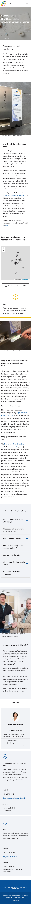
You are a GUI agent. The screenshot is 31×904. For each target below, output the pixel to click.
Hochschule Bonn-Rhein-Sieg (14, 444)
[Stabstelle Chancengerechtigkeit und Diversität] (3, 3)
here (17, 189)
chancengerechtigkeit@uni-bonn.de (14, 798)
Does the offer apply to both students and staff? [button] (13, 546)
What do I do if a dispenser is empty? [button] (14, 563)
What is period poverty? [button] (12, 538)
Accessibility (15, 900)
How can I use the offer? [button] (12, 555)
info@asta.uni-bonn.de (10, 857)
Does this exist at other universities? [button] (11, 573)
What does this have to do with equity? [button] (12, 520)
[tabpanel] (15, 23)
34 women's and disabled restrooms (14, 195)
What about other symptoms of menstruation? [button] (13, 530)
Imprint (8, 897)
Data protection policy (19, 897)
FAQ (6, 225)
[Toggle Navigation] (27, 3)
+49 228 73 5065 (16, 730)
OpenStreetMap (24, 279)
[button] (20, 262)
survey (12, 447)
